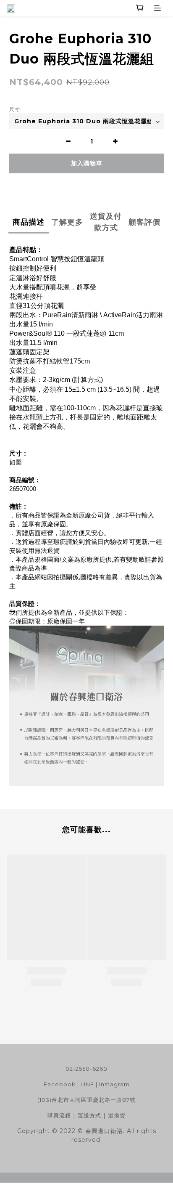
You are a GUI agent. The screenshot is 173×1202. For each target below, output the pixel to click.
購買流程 (59, 1115)
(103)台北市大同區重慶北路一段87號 (86, 1099)
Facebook (60, 1084)
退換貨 (117, 1115)
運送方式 (89, 1115)
